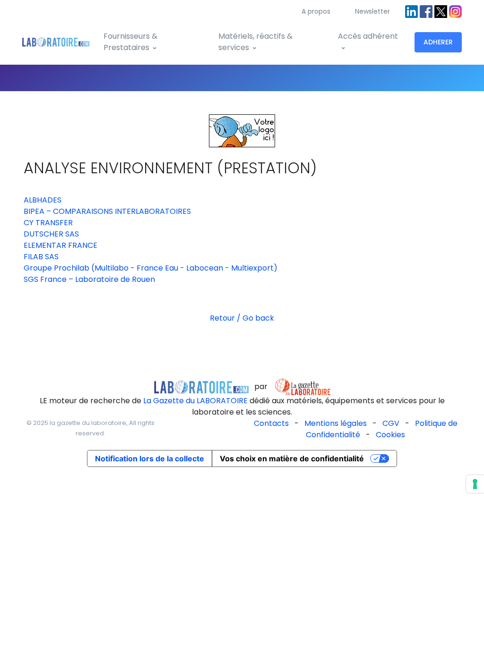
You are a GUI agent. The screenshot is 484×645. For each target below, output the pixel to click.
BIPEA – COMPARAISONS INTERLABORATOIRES (107, 211)
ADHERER (438, 42)
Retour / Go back (242, 318)
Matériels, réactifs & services (255, 42)
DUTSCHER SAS (51, 234)
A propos (316, 11)
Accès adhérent (368, 36)
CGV (390, 423)
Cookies (390, 434)
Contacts (271, 423)
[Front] (55, 42)
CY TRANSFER (48, 222)
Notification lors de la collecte (149, 458)
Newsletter (372, 11)
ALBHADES (42, 200)
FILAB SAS (41, 256)
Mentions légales (335, 423)
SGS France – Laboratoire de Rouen (89, 279)
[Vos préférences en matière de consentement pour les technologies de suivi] (475, 484)
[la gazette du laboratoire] (201, 386)
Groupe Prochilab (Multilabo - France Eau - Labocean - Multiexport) (150, 268)
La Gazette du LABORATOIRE (195, 400)
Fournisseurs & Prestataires (130, 42)
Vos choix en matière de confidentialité (292, 458)
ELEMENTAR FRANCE (60, 245)
